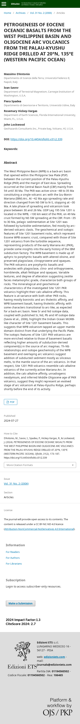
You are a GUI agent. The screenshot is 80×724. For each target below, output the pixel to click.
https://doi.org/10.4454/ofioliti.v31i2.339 (36, 139)
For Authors (13, 557)
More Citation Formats (20, 465)
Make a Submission (21, 603)
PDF (12, 402)
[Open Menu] (4, 4)
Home (7, 13)
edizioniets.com (54, 657)
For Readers (13, 552)
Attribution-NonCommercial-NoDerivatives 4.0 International (39, 529)
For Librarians (14, 563)
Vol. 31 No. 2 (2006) (41, 13)
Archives (20, 13)
